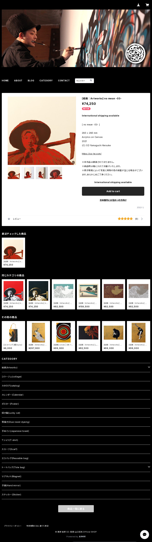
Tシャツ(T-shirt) (10, 440)
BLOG (31, 80)
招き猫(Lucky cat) (11, 413)
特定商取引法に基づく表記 (37, 526)
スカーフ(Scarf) (10, 449)
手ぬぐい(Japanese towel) (15, 431)
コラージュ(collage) (12, 376)
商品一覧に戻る (76, 508)
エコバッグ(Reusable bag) (15, 458)
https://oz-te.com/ (91, 153)
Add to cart (113, 191)
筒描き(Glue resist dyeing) (16, 422)
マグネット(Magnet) (11, 476)
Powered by (72, 536)
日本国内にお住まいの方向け (113, 200)
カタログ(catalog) (11, 385)
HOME (5, 80)
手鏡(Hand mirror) (11, 485)
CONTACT (64, 80)
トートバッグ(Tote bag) (13, 467)
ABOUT (18, 80)
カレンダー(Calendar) (13, 394)
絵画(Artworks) (10, 367)
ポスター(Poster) (10, 404)
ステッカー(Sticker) (11, 494)
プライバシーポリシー (13, 526)
